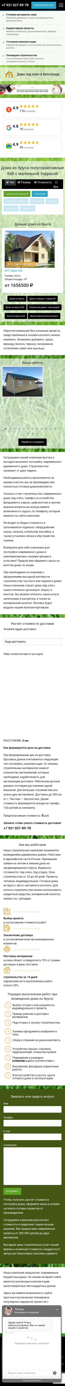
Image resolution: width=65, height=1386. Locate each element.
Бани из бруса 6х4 (16, 316)
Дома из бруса (17, 299)
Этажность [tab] (44, 182)
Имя (5, 1103)
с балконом (39, 194)
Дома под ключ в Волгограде (38, 74)
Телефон (8, 1117)
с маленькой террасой (17, 194)
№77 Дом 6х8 (13, 270)
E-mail (6, 1131)
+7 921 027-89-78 (15, 5)
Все (56, 186)
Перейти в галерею (32, 442)
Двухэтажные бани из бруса (44, 316)
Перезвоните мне (44, 5)
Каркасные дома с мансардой (44, 307)
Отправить (12, 1191)
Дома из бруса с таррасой (42, 299)
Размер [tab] (25, 182)
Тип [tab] (11, 182)
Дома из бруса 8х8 (15, 307)
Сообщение (9, 1145)
